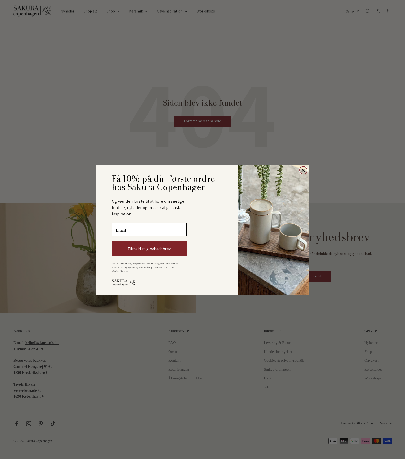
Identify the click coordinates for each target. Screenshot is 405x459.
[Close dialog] (303, 170)
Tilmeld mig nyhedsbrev (149, 248)
